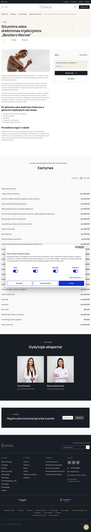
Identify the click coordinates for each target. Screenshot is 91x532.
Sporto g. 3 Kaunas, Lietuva (78, 475)
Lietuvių (5, 1)
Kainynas (13, 40)
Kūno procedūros (53, 515)
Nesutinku (19, 283)
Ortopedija (4, 465)
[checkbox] (81, 178)
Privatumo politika (85, 524)
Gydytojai (25, 40)
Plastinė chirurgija (6, 462)
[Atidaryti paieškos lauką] (75, 7)
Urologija (4, 490)
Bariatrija (4, 468)
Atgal (4, 22)
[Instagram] (73, 462)
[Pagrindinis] (45, 7)
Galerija (25, 471)
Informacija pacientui (52, 462)
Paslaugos (13, 14)
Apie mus (26, 462)
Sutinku (71, 283)
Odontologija (5, 477)
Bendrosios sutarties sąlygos (54, 465)
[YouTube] (78, 462)
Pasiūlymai (66, 1)
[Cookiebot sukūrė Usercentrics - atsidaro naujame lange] (76, 247)
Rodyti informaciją (75, 277)
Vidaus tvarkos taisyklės (52, 468)
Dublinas (87, 1)
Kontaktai (73, 1)
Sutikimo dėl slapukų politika (54, 474)
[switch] (35, 271)
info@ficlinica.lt (74, 471)
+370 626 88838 (75, 468)
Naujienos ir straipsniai (30, 474)
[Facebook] (69, 462)
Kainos (25, 468)
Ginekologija (5, 484)
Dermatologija (22, 14)
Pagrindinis (4, 14)
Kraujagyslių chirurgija (39, 515)
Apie (4, 40)
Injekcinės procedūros (35, 14)
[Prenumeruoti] (88, 447)
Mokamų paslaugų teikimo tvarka (55, 471)
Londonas (80, 1)
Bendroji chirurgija (6, 471)
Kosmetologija (5, 487)
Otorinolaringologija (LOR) (9, 481)
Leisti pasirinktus (45, 283)
